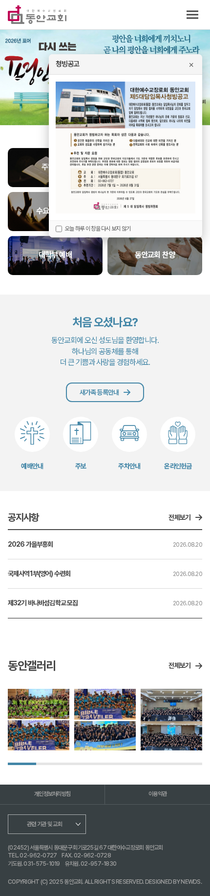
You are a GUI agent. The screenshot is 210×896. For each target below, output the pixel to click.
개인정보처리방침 (52, 793)
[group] (38, 719)
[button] (17, 78)
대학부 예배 (55, 254)
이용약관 (157, 793)
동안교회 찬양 (154, 254)
